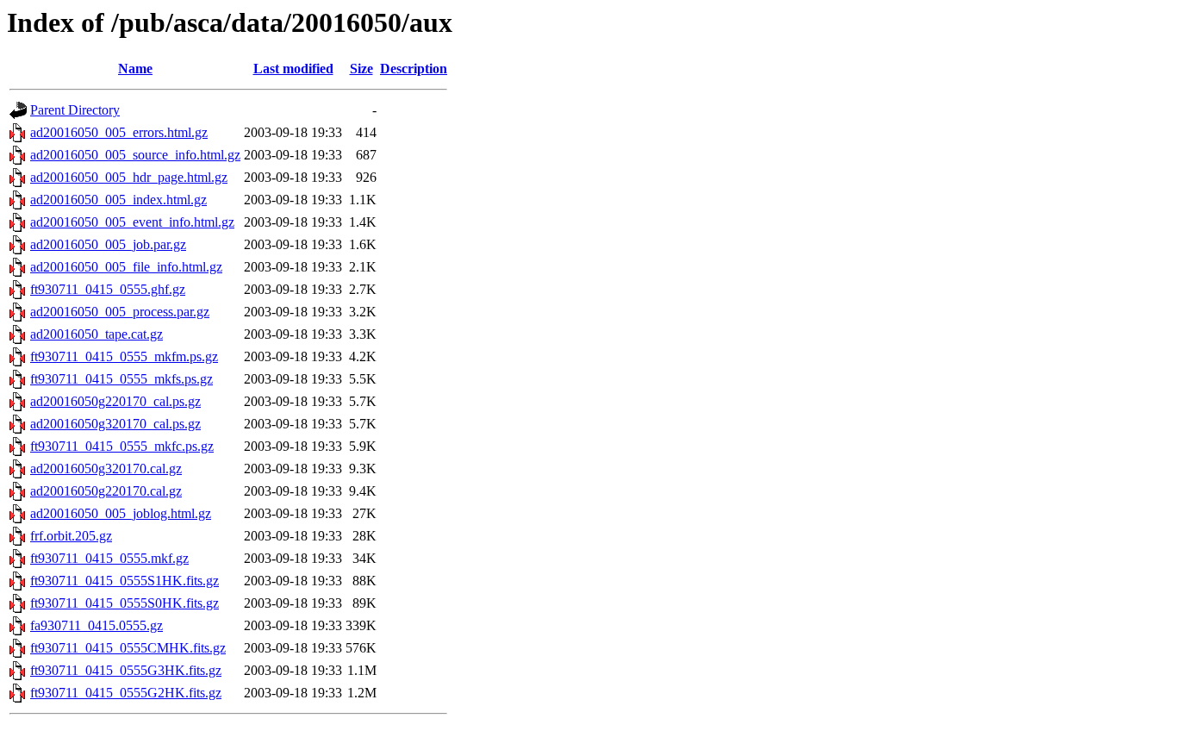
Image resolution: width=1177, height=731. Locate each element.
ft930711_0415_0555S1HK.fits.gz (124, 580)
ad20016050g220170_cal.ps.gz (115, 401)
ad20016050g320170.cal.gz (106, 468)
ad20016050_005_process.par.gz (119, 311)
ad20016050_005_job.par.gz (108, 244)
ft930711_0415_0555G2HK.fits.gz (125, 692)
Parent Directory (75, 110)
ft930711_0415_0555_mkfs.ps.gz (121, 379)
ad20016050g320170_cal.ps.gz (115, 423)
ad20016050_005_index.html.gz (118, 199)
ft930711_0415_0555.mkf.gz (109, 558)
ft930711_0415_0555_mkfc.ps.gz (122, 446)
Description (413, 68)
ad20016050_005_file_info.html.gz (126, 266)
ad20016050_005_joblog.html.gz (120, 513)
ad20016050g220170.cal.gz (106, 491)
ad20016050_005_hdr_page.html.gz (128, 177)
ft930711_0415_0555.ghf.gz (107, 289)
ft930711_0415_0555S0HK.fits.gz (124, 603)
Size (361, 68)
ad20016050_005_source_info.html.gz (135, 154)
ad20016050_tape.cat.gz (96, 334)
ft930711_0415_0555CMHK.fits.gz (128, 647)
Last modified (293, 68)
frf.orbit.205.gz (71, 535)
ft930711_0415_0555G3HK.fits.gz (125, 670)
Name (135, 68)
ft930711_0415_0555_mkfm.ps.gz (124, 356)
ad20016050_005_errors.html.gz (119, 132)
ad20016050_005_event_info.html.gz (132, 222)
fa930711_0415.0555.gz (96, 625)
